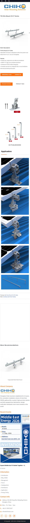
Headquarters (5, 485)
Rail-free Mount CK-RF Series (11, 295)
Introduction (4, 475)
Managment (4, 480)
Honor (3, 483)
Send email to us (6, 74)
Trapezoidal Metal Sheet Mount (15, 380)
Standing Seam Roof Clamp (9, 297)
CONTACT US (18, 74)
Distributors (4, 487)
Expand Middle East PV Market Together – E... (12, 465)
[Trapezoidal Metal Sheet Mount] (15, 363)
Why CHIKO (4, 478)
